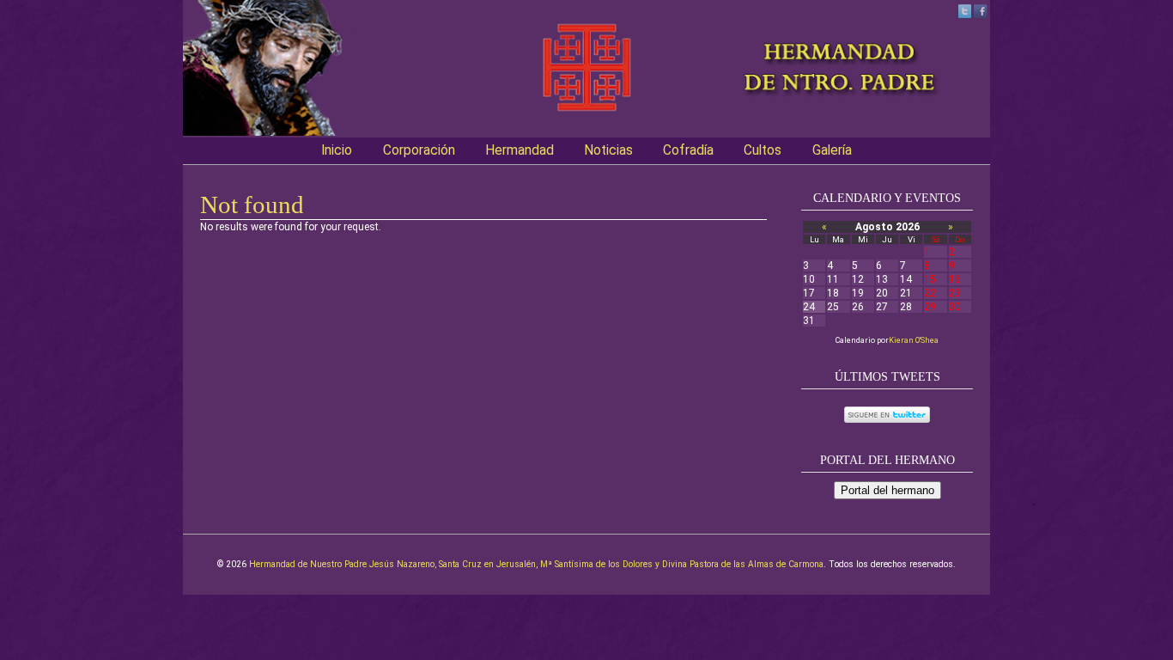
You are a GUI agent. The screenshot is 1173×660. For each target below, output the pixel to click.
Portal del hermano (887, 490)
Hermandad (519, 150)
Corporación (419, 150)
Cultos (762, 150)
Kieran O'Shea (914, 340)
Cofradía (688, 150)
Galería (832, 150)
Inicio (336, 150)
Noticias (608, 150)
